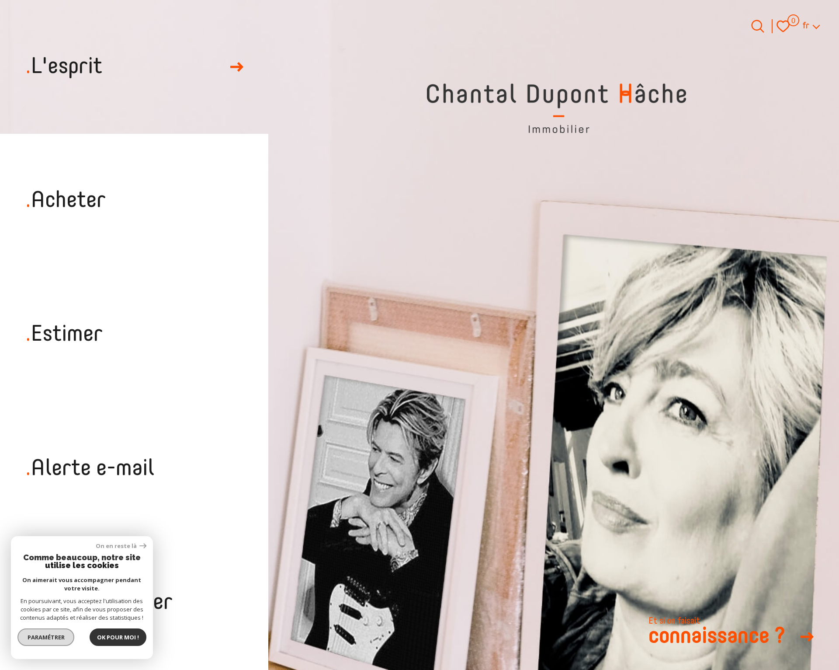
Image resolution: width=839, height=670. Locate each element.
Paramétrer (46, 637)
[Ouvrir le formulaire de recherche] (758, 26)
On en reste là (116, 546)
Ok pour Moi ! (118, 637)
